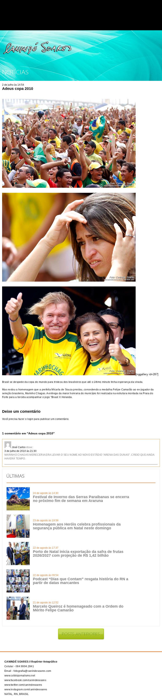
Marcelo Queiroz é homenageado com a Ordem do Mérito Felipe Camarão (78, 608)
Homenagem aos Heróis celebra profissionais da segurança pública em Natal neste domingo (77, 526)
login (30, 419)
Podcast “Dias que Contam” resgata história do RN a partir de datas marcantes (80, 581)
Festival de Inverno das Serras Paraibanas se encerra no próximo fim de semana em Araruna (81, 499)
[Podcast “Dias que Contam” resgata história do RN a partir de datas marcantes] (18, 591)
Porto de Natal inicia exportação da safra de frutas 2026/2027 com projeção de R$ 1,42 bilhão (78, 554)
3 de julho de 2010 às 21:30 (20, 451)
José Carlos (19, 447)
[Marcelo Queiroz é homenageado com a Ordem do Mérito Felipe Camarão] (18, 618)
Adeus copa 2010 (17, 89)
